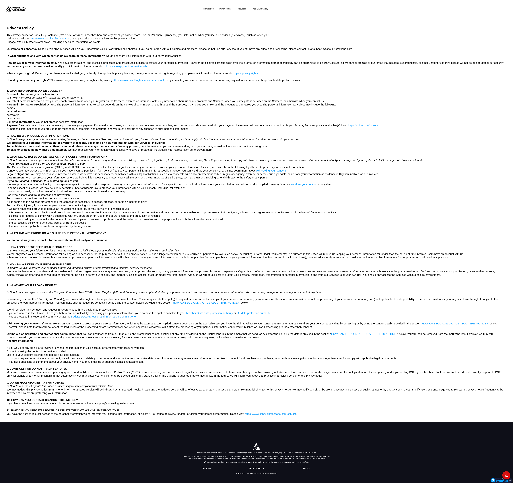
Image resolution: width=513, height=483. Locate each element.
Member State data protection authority (209, 313)
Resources (241, 9)
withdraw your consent (304, 184)
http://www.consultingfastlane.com (50, 38)
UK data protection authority (253, 313)
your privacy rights (247, 73)
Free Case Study (260, 9)
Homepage (208, 9)
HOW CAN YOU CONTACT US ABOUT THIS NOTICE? (206, 302)
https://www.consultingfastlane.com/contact (138, 80)
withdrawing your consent (271, 170)
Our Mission (225, 9)
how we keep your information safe (126, 66)
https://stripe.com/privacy (363, 125)
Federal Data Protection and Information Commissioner (104, 316)
